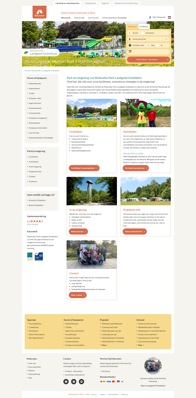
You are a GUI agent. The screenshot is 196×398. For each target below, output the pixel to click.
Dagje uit (105, 3)
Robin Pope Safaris (37, 334)
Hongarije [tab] (144, 26)
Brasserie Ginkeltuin (37, 200)
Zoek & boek (79, 18)
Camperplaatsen (72, 341)
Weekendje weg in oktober (149, 327)
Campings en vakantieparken (67, 3)
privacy (94, 394)
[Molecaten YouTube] (81, 381)
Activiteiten (130, 131)
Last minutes (93, 18)
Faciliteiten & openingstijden (83, 168)
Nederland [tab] (132, 26)
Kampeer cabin (35, 98)
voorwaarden (113, 394)
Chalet (31, 93)
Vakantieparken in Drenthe (113, 338)
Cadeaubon (34, 327)
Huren (135, 33)
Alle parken (66, 18)
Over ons (32, 363)
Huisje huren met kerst (147, 334)
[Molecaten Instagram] (73, 381)
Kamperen (149, 33)
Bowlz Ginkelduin (36, 205)
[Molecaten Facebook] (66, 381)
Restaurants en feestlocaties (126, 3)
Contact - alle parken (73, 371)
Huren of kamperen (37, 78)
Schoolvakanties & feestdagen (114, 18)
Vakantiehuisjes (71, 323)
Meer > (105, 345)
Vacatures (33, 181)
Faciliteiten (75, 131)
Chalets (68, 327)
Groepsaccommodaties (74, 345)
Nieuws (31, 370)
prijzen (102, 394)
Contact (74, 273)
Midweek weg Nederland (112, 323)
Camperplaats (34, 113)
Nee (153, 45)
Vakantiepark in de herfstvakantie (152, 331)
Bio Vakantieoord (36, 338)
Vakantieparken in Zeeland (113, 341)
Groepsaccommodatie (38, 128)
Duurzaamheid (34, 367)
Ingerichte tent (35, 103)
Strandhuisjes (71, 334)
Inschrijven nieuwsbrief (75, 375)
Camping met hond (109, 327)
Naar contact (76, 295)
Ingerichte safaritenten (74, 331)
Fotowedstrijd (34, 374)
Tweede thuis (90, 3)
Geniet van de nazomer (147, 323)
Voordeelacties (35, 323)
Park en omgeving (36, 151)
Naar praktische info (133, 231)
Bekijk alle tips (77, 231)
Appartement (34, 88)
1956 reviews (32, 224)
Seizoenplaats (34, 123)
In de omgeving (78, 209)
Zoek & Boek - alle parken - (147, 59)
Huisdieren (33, 331)
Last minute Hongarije (147, 341)
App (30, 378)
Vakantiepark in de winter (148, 338)
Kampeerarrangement (38, 118)
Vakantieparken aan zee (111, 331)
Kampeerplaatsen (72, 338)
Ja (161, 45)
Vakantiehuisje (35, 83)
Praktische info (131, 209)
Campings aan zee (109, 334)
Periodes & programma (134, 168)
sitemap (124, 394)
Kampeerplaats (35, 108)
